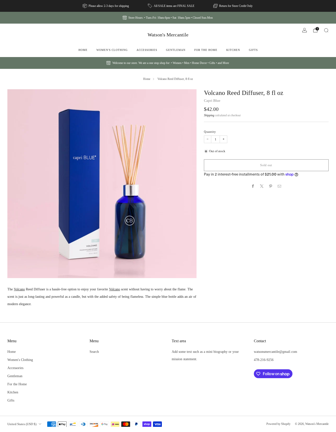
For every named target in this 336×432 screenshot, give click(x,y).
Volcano (19, 289)
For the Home (205, 49)
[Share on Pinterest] (271, 186)
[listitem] (106, 6)
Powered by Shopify (278, 423)
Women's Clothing (112, 49)
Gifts (253, 49)
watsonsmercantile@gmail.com (275, 352)
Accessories (147, 49)
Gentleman (175, 49)
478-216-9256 (264, 360)
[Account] (304, 30)
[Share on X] (262, 186)
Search (94, 352)
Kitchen (233, 49)
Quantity (210, 132)
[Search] (326, 30)
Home (83, 49)
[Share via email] (279, 186)
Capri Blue (212, 101)
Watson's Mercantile (168, 34)
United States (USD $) (21, 424)
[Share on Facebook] (253, 186)
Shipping (209, 115)
